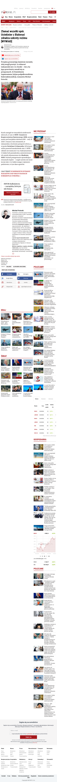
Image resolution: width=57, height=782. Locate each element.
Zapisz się (28, 737)
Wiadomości (40, 761)
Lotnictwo (40, 756)
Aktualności (11, 21)
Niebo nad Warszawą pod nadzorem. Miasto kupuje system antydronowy (16, 349)
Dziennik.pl (40, 759)
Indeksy (48, 751)
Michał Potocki (16, 47)
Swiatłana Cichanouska (8, 270)
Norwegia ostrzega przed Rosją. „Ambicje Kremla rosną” (5, 369)
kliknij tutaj (35, 742)
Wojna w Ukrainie (37, 25)
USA (29, 21)
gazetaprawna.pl (47, 8)
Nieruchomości (32, 748)
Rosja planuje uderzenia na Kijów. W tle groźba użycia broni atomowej (16, 369)
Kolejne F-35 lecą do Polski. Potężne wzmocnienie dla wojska (5, 336)
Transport (40, 748)
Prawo (30, 761)
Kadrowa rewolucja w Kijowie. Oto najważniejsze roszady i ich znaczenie (6, 261)
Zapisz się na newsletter (11, 58)
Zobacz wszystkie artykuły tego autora (10, 256)
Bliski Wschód (36, 21)
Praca (21, 748)
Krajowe (3, 761)
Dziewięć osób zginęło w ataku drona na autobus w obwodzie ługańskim (5, 382)
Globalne (3, 763)
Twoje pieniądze (13, 767)
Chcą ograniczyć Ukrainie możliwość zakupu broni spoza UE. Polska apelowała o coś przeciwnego (16, 395)
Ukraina (2, 752)
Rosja (24, 21)
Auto (39, 765)
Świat (3, 21)
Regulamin (33, 776)
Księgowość (31, 765)
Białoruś (9, 266)
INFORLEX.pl (27, 8)
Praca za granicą (23, 756)
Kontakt (4, 776)
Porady (48, 767)
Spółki (48, 752)
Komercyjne (31, 754)
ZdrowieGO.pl (34, 8)
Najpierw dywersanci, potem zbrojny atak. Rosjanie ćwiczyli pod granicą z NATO (27, 382)
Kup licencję (18, 202)
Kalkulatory (22, 759)
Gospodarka (13, 759)
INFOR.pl (16, 8)
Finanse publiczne (14, 763)
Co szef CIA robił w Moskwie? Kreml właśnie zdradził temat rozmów (28, 395)
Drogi (39, 752)
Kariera (21, 754)
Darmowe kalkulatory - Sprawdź (12, 193)
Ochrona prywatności (23, 776)
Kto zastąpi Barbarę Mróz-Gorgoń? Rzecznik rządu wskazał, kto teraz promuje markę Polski (27, 349)
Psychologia (49, 765)
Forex (48, 754)
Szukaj (53, 12)
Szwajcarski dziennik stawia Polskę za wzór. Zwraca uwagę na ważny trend (5, 395)
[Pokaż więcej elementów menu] (55, 17)
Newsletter (40, 8)
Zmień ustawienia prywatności (46, 776)
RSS (28, 777)
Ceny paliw (27, 25)
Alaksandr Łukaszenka (19, 266)
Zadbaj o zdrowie (48, 25)
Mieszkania (31, 752)
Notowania (49, 748)
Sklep (54, 8)
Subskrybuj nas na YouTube (12, 55)
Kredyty (12, 765)
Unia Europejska (46, 21)
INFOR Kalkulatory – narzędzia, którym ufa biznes (12, 186)
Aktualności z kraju (5, 765)
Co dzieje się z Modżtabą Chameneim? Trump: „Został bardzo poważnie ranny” (16, 382)
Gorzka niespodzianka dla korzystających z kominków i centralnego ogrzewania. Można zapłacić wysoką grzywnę (17, 323)
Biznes (12, 748)
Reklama (14, 776)
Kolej (39, 754)
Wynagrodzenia (22, 752)
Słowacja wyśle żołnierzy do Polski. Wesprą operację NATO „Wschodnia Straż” (27, 369)
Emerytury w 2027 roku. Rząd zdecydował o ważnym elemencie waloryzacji (27, 323)
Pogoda (39, 767)
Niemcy (19, 21)
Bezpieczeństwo (13, 27)
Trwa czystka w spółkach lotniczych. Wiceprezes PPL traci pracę (5, 349)
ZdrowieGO (50, 759)
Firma (11, 752)
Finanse (12, 756)
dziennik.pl (21, 8)
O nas (8, 776)
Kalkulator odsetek (23, 768)
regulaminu (29, 733)
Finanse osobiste (17, 25)
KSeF (11, 754)
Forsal (2, 27)
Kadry (30, 763)
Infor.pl (30, 759)
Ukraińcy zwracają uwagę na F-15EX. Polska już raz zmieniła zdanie (27, 336)
